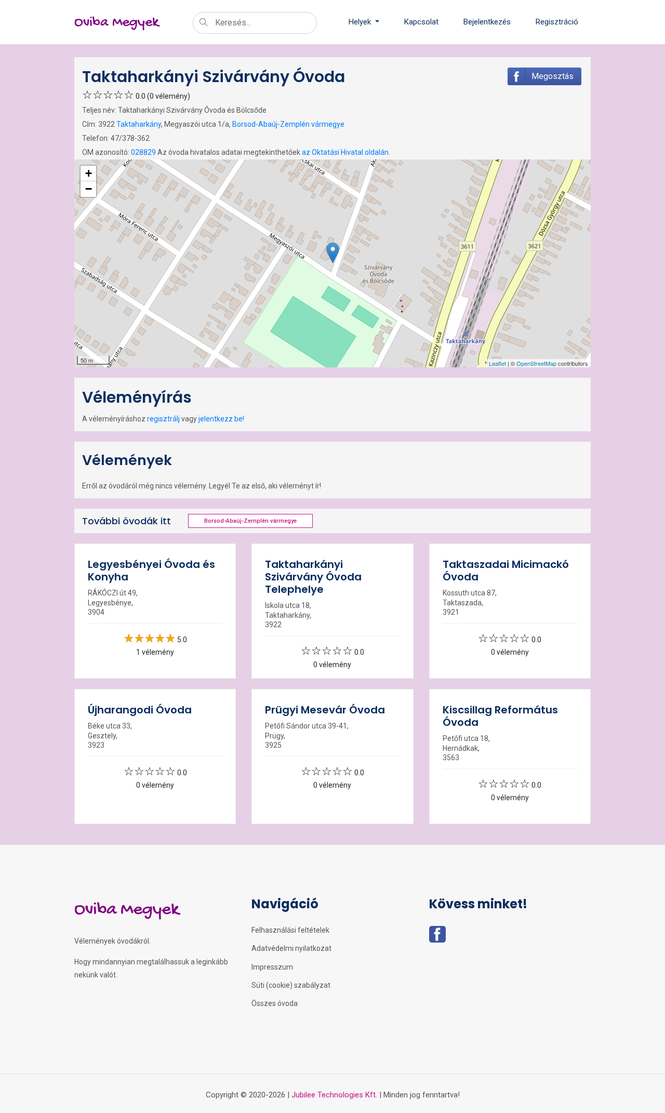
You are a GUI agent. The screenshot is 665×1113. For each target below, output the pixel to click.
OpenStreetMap (536, 363)
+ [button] (88, 173)
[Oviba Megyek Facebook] (437, 937)
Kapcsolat (421, 22)
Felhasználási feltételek (290, 930)
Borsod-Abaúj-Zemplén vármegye (288, 124)
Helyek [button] (361, 22)
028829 (143, 152)
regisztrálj (163, 419)
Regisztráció (557, 22)
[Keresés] (204, 23)
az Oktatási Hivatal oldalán (345, 152)
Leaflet (497, 363)
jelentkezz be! (221, 419)
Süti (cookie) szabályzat (290, 985)
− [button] (88, 188)
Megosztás (552, 76)
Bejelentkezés (487, 22)
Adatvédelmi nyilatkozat (291, 948)
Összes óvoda (274, 1003)
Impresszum (272, 967)
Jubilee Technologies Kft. (334, 1094)
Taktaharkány (138, 124)
